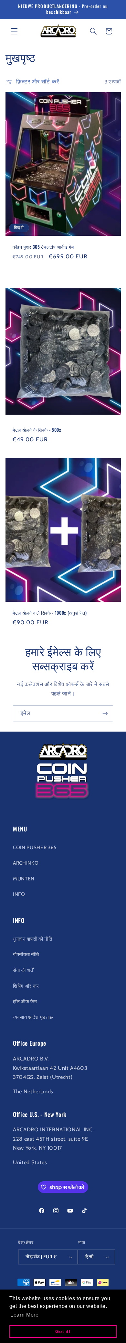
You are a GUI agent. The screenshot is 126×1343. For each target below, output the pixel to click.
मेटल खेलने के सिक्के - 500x (37, 430)
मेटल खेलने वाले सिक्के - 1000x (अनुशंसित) (50, 613)
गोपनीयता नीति (26, 954)
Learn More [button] (24, 1315)
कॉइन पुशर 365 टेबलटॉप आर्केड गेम (43, 247)
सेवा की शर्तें (23, 970)
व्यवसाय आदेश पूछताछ (33, 1017)
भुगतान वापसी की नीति (32, 939)
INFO (19, 894)
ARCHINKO (25, 863)
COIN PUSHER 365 (35, 847)
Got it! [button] (63, 1331)
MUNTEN (24, 879)
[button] (14, 31)
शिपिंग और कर (26, 986)
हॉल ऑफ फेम (25, 1001)
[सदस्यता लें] (105, 713)
